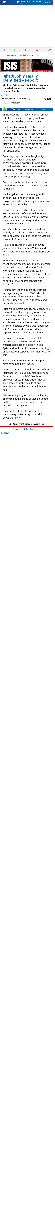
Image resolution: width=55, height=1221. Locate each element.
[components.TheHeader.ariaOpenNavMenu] (9, 2)
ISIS (6, 103)
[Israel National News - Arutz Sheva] (29, 2)
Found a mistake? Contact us (26, 429)
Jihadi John (15, 103)
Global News (25, 55)
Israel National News (11, 55)
